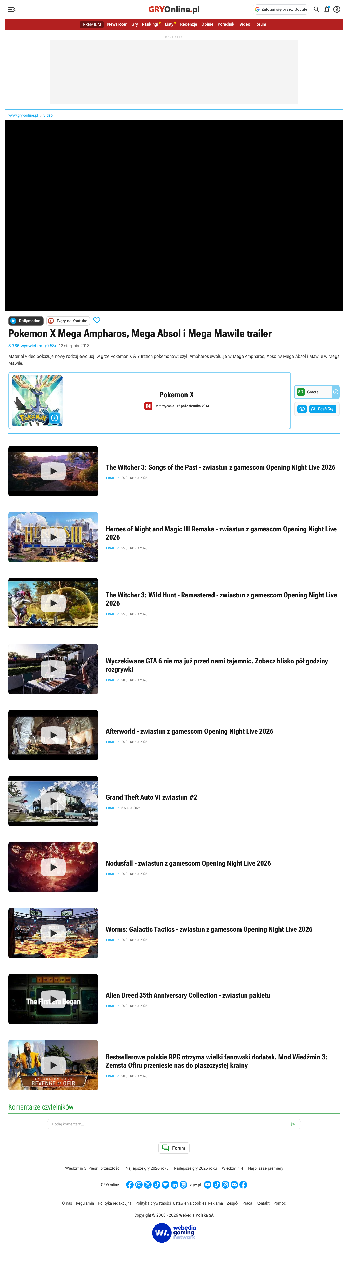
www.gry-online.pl (23, 115)
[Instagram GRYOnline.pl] (139, 1185)
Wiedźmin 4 (232, 1168)
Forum (260, 24)
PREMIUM (92, 24)
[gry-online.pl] (174, 9)
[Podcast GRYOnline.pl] (165, 1185)
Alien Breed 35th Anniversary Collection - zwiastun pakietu (174, 999)
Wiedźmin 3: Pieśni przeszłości (93, 1168)
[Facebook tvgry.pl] (243, 1185)
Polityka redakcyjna (114, 1203)
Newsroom (117, 24)
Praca (247, 1203)
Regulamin (85, 1203)
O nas (67, 1203)
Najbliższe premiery (265, 1168)
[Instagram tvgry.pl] (225, 1185)
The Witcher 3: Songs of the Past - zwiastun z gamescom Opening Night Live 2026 (174, 471)
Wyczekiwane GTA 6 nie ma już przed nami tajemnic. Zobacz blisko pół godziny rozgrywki (174, 669)
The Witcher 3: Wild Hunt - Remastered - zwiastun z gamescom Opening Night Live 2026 (174, 603)
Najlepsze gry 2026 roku (147, 1168)
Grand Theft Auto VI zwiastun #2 (174, 801)
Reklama (215, 1203)
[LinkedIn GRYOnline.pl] (174, 1185)
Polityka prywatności (153, 1203)
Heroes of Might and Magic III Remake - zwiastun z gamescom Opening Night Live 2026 (174, 537)
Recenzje (188, 24)
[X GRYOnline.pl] (148, 1185)
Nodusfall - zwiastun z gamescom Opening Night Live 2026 (174, 867)
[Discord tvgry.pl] (234, 1185)
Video (244, 24)
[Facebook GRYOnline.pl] (130, 1185)
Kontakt (263, 1203)
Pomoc (280, 1203)
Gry (134, 24)
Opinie (207, 24)
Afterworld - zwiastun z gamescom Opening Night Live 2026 (174, 735)
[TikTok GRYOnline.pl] (156, 1185)
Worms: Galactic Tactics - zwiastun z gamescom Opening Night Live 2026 (174, 933)
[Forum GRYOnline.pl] (183, 1185)
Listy (169, 24)
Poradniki (226, 24)
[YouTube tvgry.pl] (207, 1185)
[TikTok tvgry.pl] (216, 1185)
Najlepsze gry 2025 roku (195, 1168)
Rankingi (150, 24)
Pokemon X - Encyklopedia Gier (149, 401)
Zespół (232, 1203)
